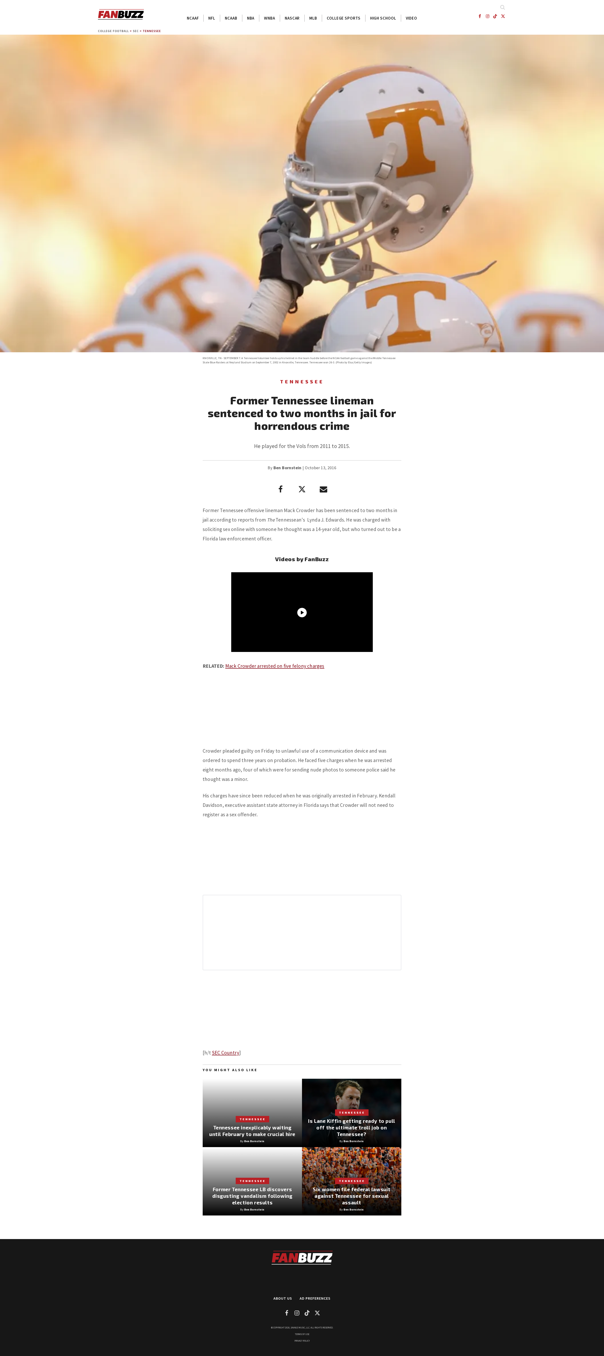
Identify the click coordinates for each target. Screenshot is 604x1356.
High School (383, 18)
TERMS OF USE (302, 1334)
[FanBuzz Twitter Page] (503, 16)
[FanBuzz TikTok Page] (495, 16)
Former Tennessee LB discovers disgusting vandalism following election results (252, 1195)
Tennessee (152, 31)
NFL (211, 18)
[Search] (502, 7)
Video (411, 18)
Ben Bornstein (287, 467)
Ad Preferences (315, 1298)
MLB (313, 18)
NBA (251, 18)
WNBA (269, 18)
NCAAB (231, 18)
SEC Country (225, 1052)
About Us (282, 1298)
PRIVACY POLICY (302, 1340)
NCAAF (193, 18)
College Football (113, 31)
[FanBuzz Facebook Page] (479, 16)
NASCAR (292, 18)
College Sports (344, 18)
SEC (136, 31)
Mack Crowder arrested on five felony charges (274, 666)
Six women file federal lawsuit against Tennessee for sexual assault (351, 1195)
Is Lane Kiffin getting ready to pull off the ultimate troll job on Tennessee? (351, 1127)
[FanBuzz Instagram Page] (487, 16)
